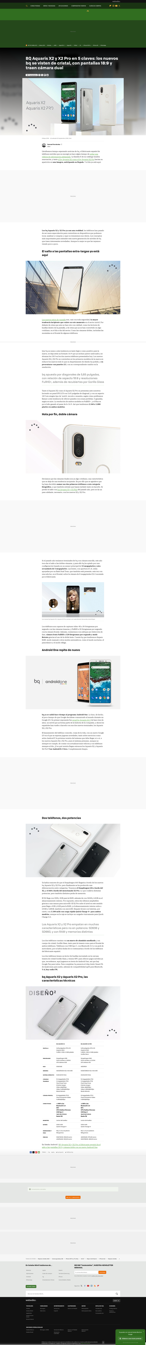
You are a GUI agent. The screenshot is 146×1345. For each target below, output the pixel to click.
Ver (74, 1197)
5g (43, 1276)
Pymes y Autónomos (112, 1311)
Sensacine (56, 1308)
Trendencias (98, 1308)
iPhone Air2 (102, 1259)
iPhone (61, 1276)
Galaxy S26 (42, 45)
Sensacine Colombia (56, 1332)
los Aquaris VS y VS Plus (67, 489)
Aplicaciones (29, 1273)
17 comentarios (32, 75)
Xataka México (30, 1330)
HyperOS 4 (61, 45)
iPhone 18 (95, 45)
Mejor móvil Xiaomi (92, 1259)
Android (28, 1276)
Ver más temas (31, 1286)
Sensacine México (59, 1330)
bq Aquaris (60, 1152)
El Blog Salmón (113, 1308)
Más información (85, 1343)
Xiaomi (60, 1270)
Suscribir (102, 1272)
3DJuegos (42, 1308)
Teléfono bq (69, 1152)
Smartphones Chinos (48, 1280)
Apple (44, 1270)
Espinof (56, 1311)
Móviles (49, 45)
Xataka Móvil (29, 1311)
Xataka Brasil (29, 1332)
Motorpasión (85, 1308)
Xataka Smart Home (29, 1316)
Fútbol (75, 45)
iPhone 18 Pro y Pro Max (72, 1259)
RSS (95, 1285)
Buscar (116, 1293)
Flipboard (110, 6)
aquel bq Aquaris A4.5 (81, 720)
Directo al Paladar (72, 1308)
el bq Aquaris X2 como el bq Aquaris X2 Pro (76, 159)
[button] (54, 144)
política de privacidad (97, 1276)
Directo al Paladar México (72, 1330)
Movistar (28, 1270)
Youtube (116, 6)
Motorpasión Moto (86, 1311)
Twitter (119, 6)
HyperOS (69, 45)
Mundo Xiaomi (30, 1319)
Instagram (113, 6)
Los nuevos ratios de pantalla (54, 319)
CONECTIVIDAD (35, 6)
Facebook (39, 75)
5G (80, 45)
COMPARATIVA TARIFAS (78, 6)
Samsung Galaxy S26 (57, 1259)
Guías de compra (47, 1273)
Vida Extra (42, 1311)
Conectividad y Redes (65, 1280)
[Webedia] (116, 1)
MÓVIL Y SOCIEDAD (49, 6)
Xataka (28, 1308)
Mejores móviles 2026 (44, 1259)
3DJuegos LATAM (44, 1330)
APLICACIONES (63, 6)
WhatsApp (103, 45)
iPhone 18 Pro (87, 45)
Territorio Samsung (64, 1273)
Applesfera (29, 1313)
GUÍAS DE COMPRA (95, 6)
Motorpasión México (85, 1330)
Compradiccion (99, 1313)
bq (49, 1152)
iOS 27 (82, 1259)
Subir (115, 1300)
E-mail (47, 75)
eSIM (55, 45)
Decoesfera (98, 1311)
